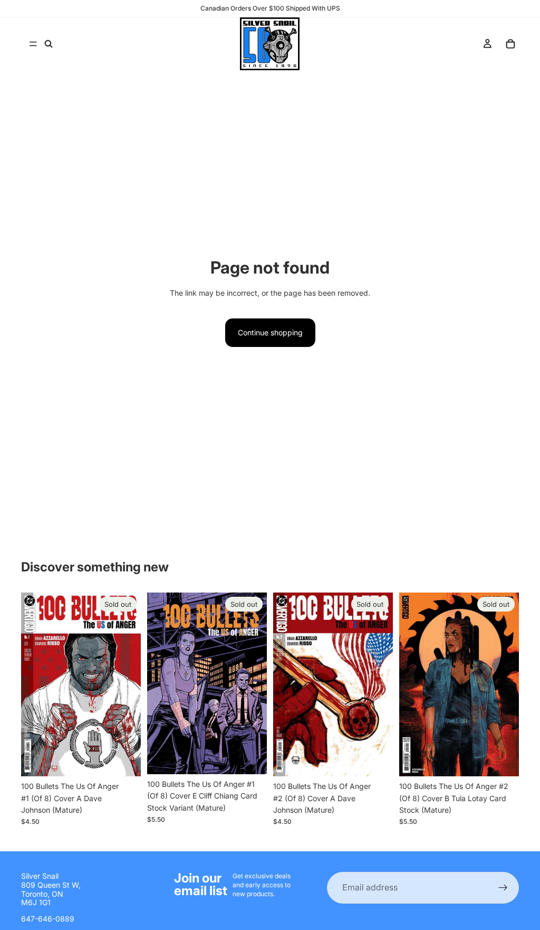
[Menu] (33, 44)
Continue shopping (270, 332)
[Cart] (510, 43)
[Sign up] (503, 888)
